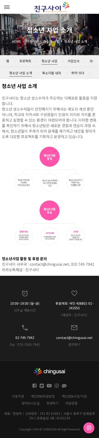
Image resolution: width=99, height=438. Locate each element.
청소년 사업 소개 (75, 41)
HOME (16, 41)
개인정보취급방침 (43, 396)
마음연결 (71, 403)
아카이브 (32, 41)
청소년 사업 (51, 41)
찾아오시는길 (31, 403)
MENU (7, 7)
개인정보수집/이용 (74, 396)
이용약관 (18, 396)
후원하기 (52, 403)
